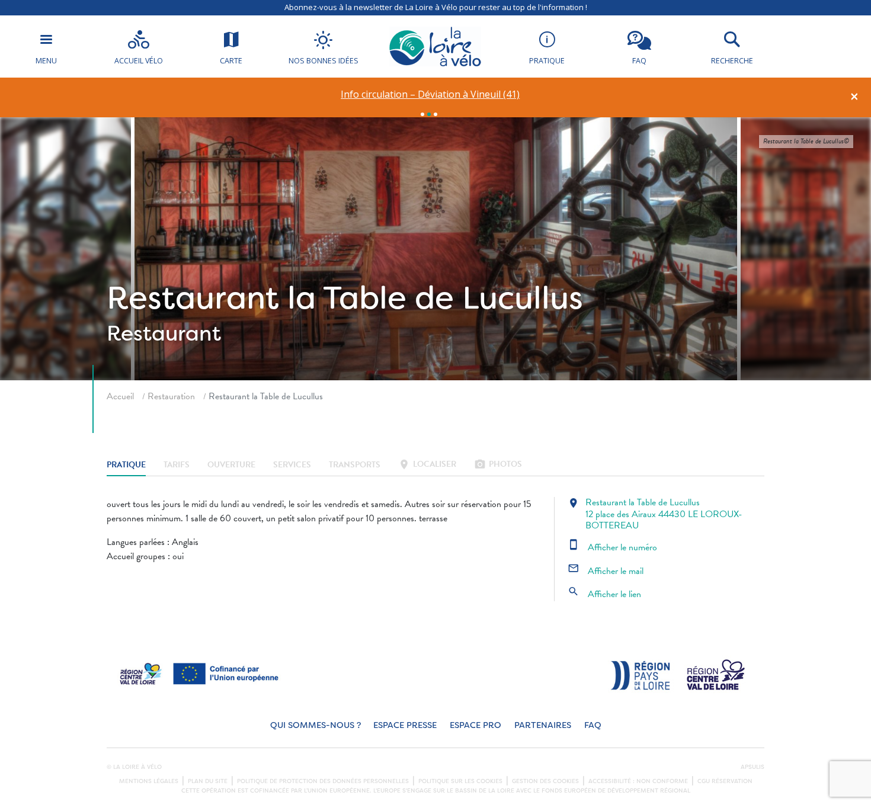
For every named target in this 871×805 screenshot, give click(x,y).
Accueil (120, 396)
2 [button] (429, 114)
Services (292, 465)
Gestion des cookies (545, 781)
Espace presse (405, 725)
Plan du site (208, 781)
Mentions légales (148, 781)
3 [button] (435, 114)
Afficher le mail (605, 571)
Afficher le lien (604, 594)
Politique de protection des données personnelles (323, 781)
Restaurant (164, 333)
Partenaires (542, 725)
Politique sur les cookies (460, 781)
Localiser (427, 465)
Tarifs (177, 465)
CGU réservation (724, 781)
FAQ (592, 725)
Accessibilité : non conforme (638, 781)
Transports (354, 465)
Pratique (126, 465)
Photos (498, 465)
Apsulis (752, 767)
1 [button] (422, 114)
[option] (430, 94)
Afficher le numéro (612, 547)
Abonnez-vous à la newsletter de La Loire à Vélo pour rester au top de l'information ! (435, 7)
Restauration (171, 396)
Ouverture (231, 465)
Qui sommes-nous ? (315, 725)
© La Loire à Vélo (134, 767)
